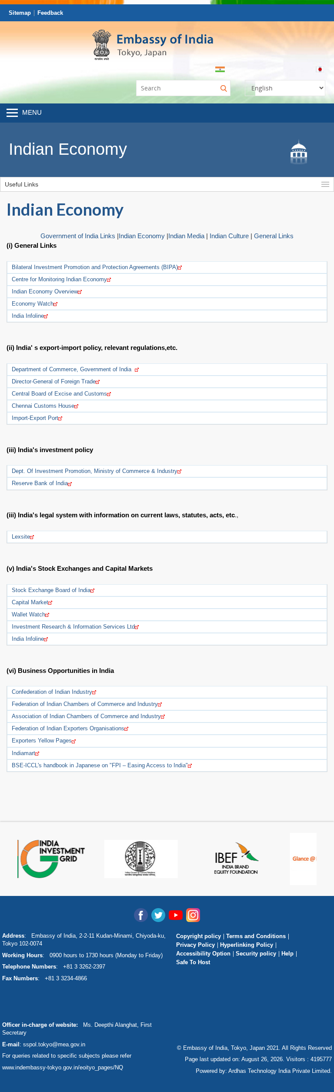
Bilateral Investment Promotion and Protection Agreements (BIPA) (95, 267)
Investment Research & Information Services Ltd (73, 626)
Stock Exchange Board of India (51, 590)
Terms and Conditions (256, 936)
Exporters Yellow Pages (42, 740)
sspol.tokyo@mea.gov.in (54, 1044)
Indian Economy (143, 236)
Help (287, 953)
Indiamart (23, 753)
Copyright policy (198, 936)
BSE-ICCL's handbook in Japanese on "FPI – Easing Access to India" (100, 765)
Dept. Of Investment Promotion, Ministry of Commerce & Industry (94, 471)
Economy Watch (32, 303)
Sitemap (20, 13)
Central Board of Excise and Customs (59, 393)
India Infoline (28, 316)
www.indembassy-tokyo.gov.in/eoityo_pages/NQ (62, 1067)
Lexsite (21, 536)
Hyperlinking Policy (246, 945)
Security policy (256, 953)
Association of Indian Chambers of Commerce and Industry (86, 716)
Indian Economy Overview (45, 291)
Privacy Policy (195, 945)
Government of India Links (77, 236)
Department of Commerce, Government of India (73, 369)
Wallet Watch (28, 614)
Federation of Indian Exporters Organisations (68, 728)
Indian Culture (229, 236)
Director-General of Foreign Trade (54, 381)
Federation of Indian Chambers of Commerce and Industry (85, 704)
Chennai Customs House (43, 406)
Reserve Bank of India (40, 483)
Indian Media (186, 236)
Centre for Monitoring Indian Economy (59, 279)
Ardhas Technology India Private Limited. (280, 1071)
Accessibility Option (203, 953)
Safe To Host (193, 962)
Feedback (50, 13)
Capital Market (30, 602)
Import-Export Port (35, 418)
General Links (274, 236)
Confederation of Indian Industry (52, 692)
